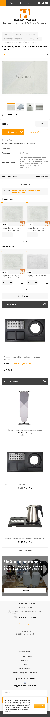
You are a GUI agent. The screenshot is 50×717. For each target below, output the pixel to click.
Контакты (24, 660)
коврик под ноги (18, 192)
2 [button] (23, 241)
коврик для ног (18, 190)
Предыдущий (11, 176)
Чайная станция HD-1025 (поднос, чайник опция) (25, 539)
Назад (25, 296)
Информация (24, 652)
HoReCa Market (25, 669)
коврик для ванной (32, 190)
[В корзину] (30, 433)
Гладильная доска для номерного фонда (25, 430)
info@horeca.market (27, 617)
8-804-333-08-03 (27, 604)
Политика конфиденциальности (24, 673)
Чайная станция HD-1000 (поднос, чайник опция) (25, 485)
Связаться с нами (24, 656)
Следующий (39, 176)
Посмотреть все (25, 550)
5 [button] (27, 241)
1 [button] (20, 100)
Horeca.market (25, 20)
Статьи (24, 664)
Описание (25, 184)
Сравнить (47, 55)
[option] (25, 77)
